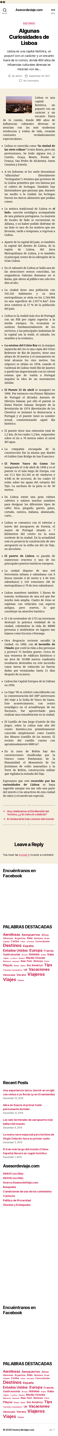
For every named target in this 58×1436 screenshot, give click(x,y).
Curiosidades (42, 941)
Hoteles (34, 954)
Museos (7, 961)
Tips (48, 965)
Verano (21, 974)
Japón (6, 958)
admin (18, 75)
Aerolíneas (11, 935)
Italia (50, 954)
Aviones (38, 938)
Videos (20, 980)
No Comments (31, 80)
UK (25, 969)
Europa (35, 950)
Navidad (15, 961)
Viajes (9, 979)
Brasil (46, 938)
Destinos (29, 23)
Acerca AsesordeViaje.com (20, 1182)
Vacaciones (39, 969)
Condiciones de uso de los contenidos (27, 1191)
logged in (24, 854)
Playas (7, 965)
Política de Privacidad (17, 1200)
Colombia (30, 942)
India (43, 954)
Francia (49, 950)
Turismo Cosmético (12, 970)
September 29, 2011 (39, 75)
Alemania (8, 938)
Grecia (24, 955)
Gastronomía (11, 954)
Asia (30, 938)
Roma (16, 965)
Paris (46, 961)
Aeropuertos (31, 935)
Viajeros (36, 974)
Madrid (22, 958)
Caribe (15, 941)
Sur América (35, 965)
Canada (6, 942)
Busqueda (9, 1187)
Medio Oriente (35, 957)
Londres (13, 958)
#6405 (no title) (13, 1173)
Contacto (9, 1195)
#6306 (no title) (13, 1178)
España (28, 946)
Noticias (38, 961)
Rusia (23, 966)
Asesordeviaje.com (29, 9)
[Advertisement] (29, 1031)
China (22, 942)
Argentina (20, 938)
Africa (45, 934)
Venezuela (9, 975)
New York (26, 961)
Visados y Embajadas (16, 1204)
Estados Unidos (15, 950)
